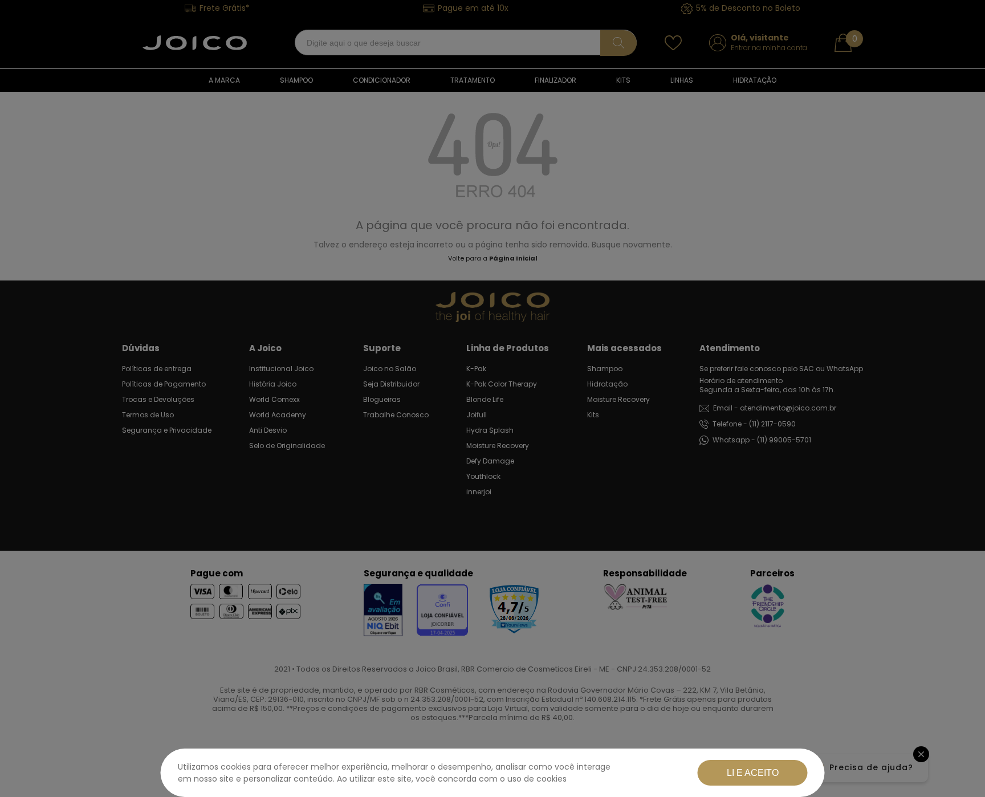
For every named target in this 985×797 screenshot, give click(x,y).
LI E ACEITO (753, 773)
